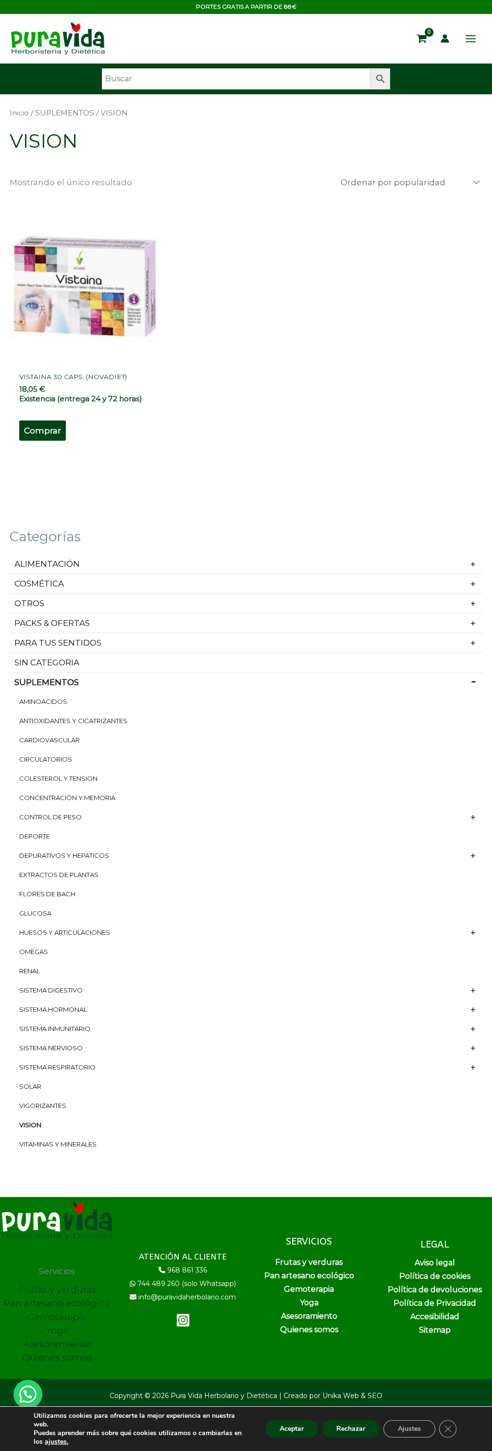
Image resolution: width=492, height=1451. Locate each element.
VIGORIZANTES (42, 1105)
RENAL (29, 971)
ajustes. (56, 1442)
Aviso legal (435, 1262)
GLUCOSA (35, 913)
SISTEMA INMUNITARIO (54, 1028)
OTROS (29, 603)
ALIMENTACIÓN (47, 564)
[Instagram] (183, 1320)
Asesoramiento (57, 1343)
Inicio (19, 112)
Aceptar (292, 1428)
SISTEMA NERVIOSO (51, 1048)
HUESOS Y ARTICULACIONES (64, 932)
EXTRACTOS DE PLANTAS (58, 874)
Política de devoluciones (435, 1289)
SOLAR (30, 1086)
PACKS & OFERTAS (52, 623)
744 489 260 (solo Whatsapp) (186, 1283)
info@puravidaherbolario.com (187, 1297)
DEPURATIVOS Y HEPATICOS (64, 855)
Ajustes (409, 1428)
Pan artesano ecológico (57, 1303)
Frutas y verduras (57, 1289)
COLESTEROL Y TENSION (58, 778)
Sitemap (435, 1330)
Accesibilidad (434, 1316)
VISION (30, 1125)
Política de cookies (434, 1276)
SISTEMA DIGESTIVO (51, 990)
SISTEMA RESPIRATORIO (57, 1067)
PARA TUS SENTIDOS (57, 643)
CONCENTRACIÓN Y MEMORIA (67, 798)
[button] (27, 1394)
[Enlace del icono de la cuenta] (445, 38)
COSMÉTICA (39, 583)
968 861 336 (187, 1270)
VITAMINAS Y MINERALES (58, 1144)
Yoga (57, 1330)
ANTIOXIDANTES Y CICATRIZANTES (73, 721)
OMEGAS (33, 951)
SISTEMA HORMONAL (53, 1009)
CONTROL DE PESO (50, 817)
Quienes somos (57, 1357)
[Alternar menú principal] (470, 39)
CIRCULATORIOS (45, 759)
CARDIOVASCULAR (49, 740)
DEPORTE (34, 836)
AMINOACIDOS (43, 701)
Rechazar (350, 1428)
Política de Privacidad (435, 1303)
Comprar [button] (42, 430)
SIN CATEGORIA (46, 662)
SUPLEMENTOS (46, 682)
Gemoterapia (57, 1317)
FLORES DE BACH (47, 894)
